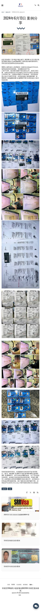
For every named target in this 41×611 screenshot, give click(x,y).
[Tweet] (30, 492)
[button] (2, 5)
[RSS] (37, 492)
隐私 (20, 595)
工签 (10, 489)
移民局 (4, 489)
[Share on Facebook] (27, 492)
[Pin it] (34, 492)
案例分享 (8, 12)
